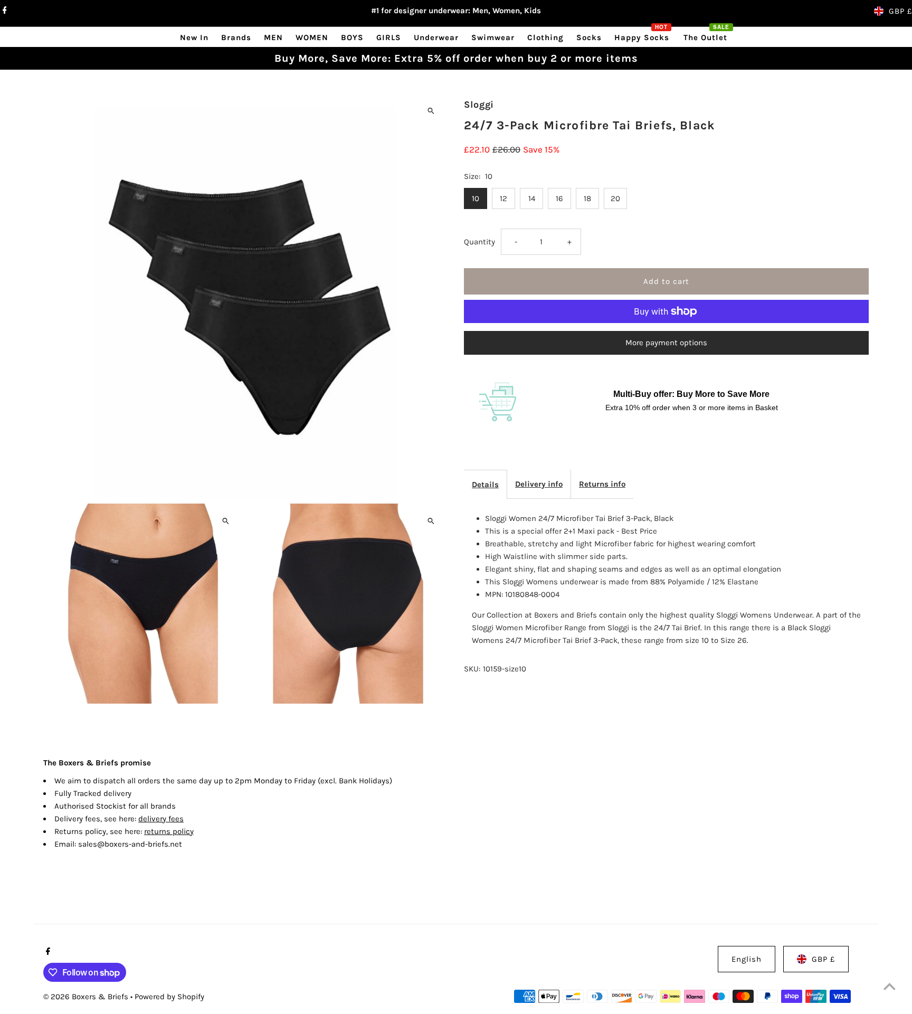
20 (615, 198)
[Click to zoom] (431, 110)
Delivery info (539, 484)
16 (559, 198)
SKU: (472, 669)
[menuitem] (194, 37)
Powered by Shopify (169, 996)
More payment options (666, 342)
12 (503, 198)
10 (475, 198)
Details (485, 484)
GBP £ (900, 11)
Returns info (602, 484)
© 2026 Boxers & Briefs (86, 996)
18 (587, 198)
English (747, 959)
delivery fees (161, 818)
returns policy (169, 831)
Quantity (479, 242)
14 (531, 198)
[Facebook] (3, 11)
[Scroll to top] (889, 986)
